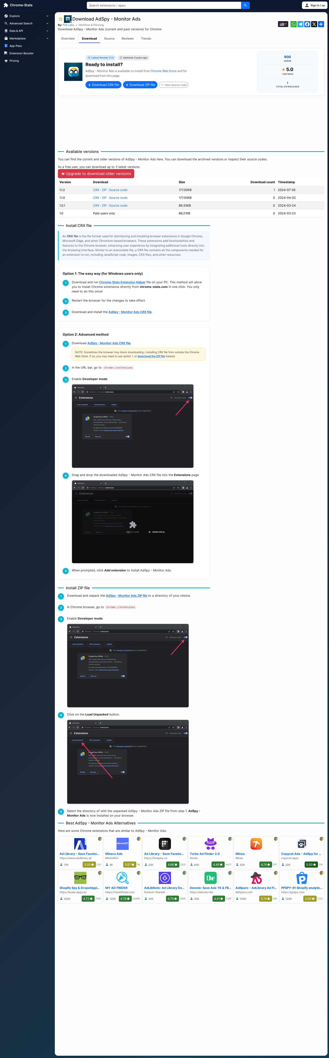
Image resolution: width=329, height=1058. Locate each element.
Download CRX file (105, 85)
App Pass (16, 45)
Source (109, 38)
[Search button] (245, 5)
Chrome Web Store (163, 71)
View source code (175, 84)
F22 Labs (68, 24)
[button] (314, 5)
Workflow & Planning (91, 24)
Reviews (128, 38)
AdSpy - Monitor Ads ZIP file (126, 595)
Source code (118, 190)
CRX (96, 190)
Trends (146, 38)
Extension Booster (22, 53)
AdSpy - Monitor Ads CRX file (130, 312)
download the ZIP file (151, 356)
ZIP (104, 190)
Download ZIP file (142, 85)
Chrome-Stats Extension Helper (122, 282)
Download (89, 38)
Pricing (14, 60)
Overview (68, 38)
